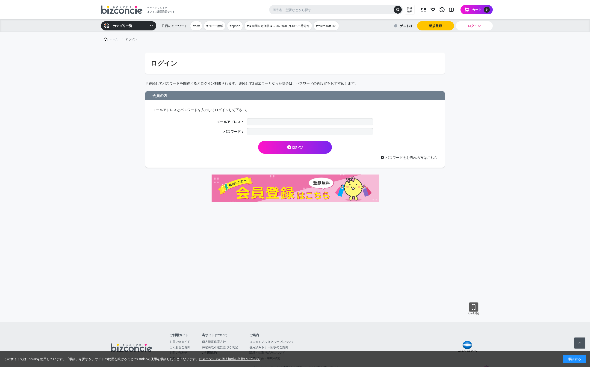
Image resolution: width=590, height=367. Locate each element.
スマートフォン (473, 308)
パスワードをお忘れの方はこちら (411, 157)
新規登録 (435, 26)
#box (196, 26)
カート (480, 9)
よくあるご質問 (179, 347)
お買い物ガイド (179, 342)
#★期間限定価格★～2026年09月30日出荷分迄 (278, 26)
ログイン (474, 26)
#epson (235, 26)
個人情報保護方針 (214, 342)
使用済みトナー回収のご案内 (268, 347)
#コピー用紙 (214, 26)
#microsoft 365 (326, 26)
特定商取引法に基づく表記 (220, 347)
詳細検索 (409, 9)
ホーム (114, 39)
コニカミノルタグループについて (271, 342)
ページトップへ (579, 343)
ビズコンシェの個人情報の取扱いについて (229, 359)
